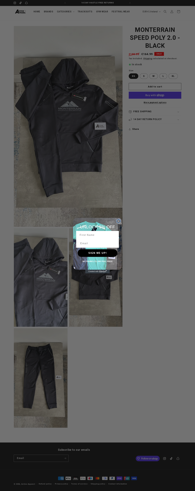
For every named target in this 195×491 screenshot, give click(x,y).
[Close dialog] (118, 221)
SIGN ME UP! (97, 253)
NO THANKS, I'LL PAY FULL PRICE (98, 261)
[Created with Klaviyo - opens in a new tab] (97, 271)
